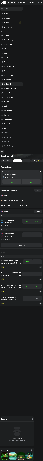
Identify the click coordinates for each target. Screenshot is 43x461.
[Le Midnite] (13, 456)
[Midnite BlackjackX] (21, 456)
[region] (11, 77)
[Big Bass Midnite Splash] (29, 456)
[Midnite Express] (4, 456)
